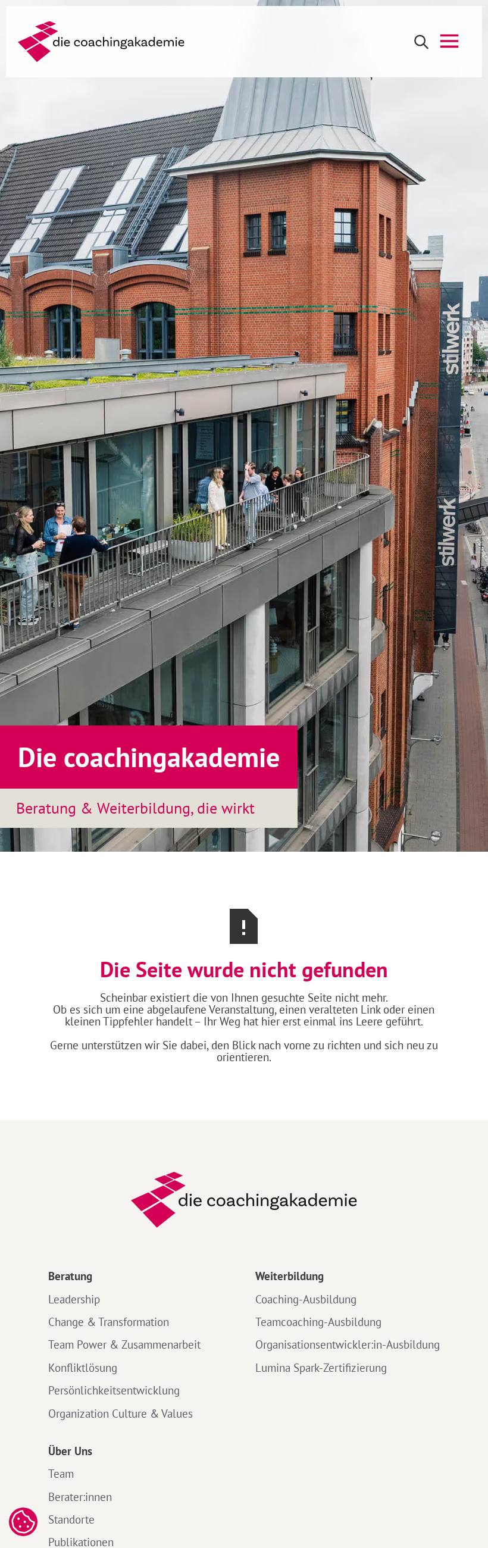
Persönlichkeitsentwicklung (114, 1390)
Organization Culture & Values (120, 1413)
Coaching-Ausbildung (305, 1299)
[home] (101, 41)
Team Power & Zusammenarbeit (124, 1344)
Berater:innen (80, 1497)
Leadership (74, 1299)
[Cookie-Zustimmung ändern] (23, 1522)
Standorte (71, 1519)
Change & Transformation (108, 1322)
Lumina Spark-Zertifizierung (321, 1368)
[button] (449, 41)
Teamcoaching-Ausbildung (318, 1322)
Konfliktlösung (82, 1368)
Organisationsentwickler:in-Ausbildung (347, 1344)
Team (61, 1473)
